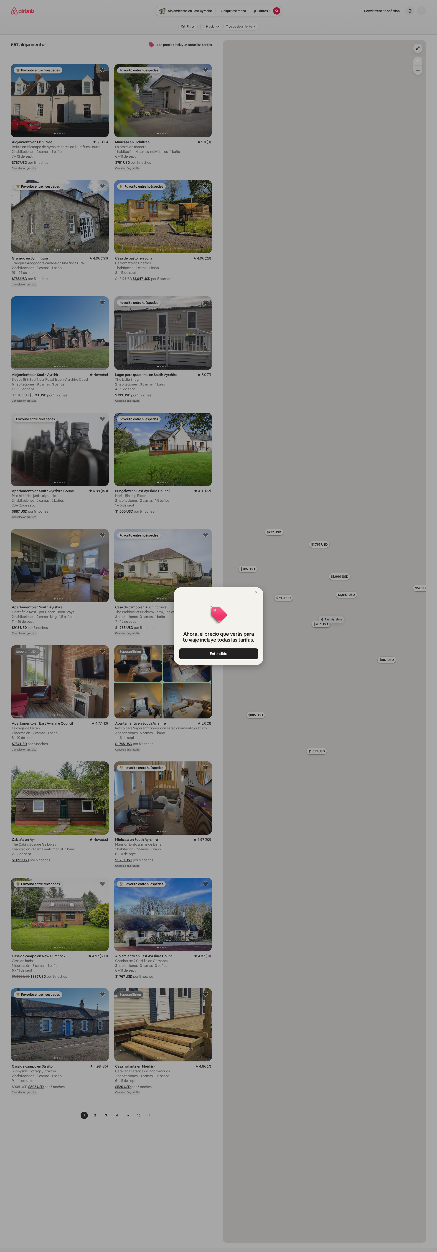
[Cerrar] (256, 592)
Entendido (218, 653)
